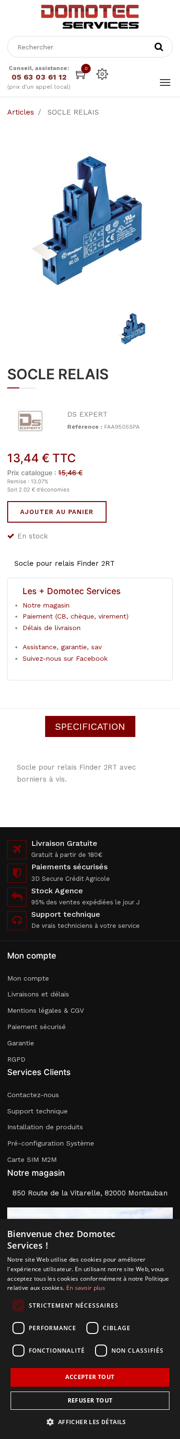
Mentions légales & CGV (45, 1010)
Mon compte (28, 978)
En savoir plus (85, 1288)
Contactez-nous (33, 1095)
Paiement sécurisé (36, 1026)
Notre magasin (46, 605)
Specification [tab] (90, 726)
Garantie (20, 1043)
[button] (90, 1422)
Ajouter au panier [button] (57, 511)
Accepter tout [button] (89, 1377)
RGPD (16, 1059)
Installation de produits (45, 1127)
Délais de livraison (52, 628)
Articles (20, 112)
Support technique (37, 1111)
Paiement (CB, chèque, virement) (76, 616)
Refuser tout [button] (90, 1400)
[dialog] (90, 1329)
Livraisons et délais (38, 994)
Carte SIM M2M (32, 1159)
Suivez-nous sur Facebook (65, 658)
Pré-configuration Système (50, 1143)
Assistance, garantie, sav (62, 647)
